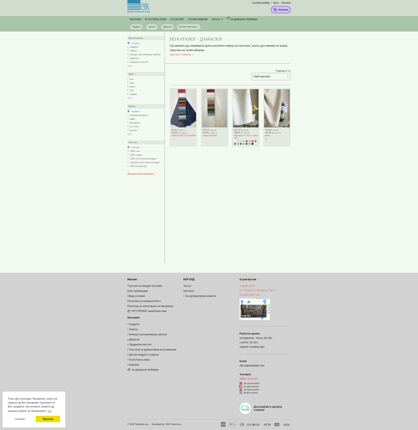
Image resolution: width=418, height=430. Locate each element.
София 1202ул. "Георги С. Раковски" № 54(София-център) (258, 290)
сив (132, 90)
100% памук (136, 155)
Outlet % (217, 19)
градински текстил (139, 62)
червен (133, 94)
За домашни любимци (243, 19)
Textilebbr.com (142, 424)
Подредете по (283, 70)
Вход (275, 2)
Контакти (286, 2)
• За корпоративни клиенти (199, 296)
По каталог (177, 19)
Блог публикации (137, 291)
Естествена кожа (139, 359)
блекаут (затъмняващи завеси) (145, 54)
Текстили (135, 19)
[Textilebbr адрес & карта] (255, 319)
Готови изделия (198, 19)
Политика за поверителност (144, 301)
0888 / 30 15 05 (248, 378)
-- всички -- (135, 43)
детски (133, 130)
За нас (187, 285)
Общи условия (136, 296)
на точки (134, 126)
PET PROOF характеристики (149, 311)
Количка (283, 9)
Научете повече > (182, 54)
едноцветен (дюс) (139, 115)
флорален (135, 123)
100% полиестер (138, 166)
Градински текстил (140, 344)
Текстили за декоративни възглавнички (152, 349)
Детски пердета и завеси (144, 354)
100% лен (135, 151)
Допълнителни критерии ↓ (141, 173)
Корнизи (134, 364)
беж (132, 83)
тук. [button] (50, 411)
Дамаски (167, 26)
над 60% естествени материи (144, 162)
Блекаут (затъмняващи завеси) (148, 334)
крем (132, 86)
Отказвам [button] (20, 419)
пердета (134, 47)
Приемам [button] (48, 419)
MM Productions (173, 424)
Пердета (136, 26)
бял (132, 79)
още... (130, 66)
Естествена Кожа (155, 19)
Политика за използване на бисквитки (150, 306)
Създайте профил (261, 2)
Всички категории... (188, 26)
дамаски (134, 58)
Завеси (151, 26)
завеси (133, 50)
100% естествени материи (143, 158)
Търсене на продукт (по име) (144, 285)
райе (132, 119)
